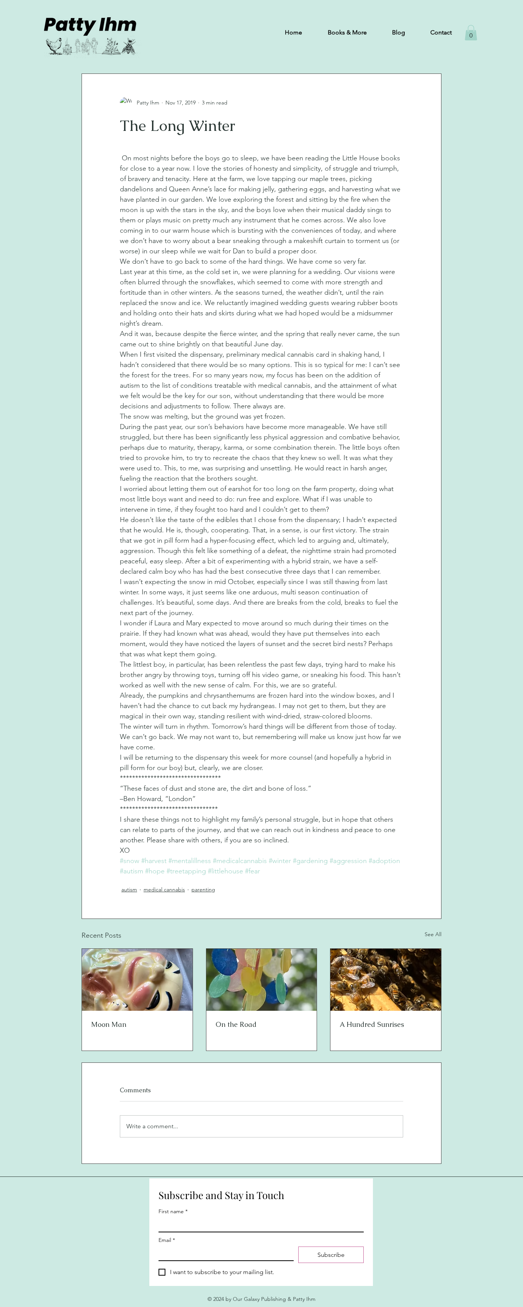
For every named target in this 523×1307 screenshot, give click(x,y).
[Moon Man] (137, 980)
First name (173, 1211)
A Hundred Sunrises (372, 1024)
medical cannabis (164, 889)
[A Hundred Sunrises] (385, 980)
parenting (203, 889)
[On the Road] (261, 980)
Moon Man (108, 1024)
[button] (470, 33)
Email (167, 1240)
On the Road (236, 1024)
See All (433, 934)
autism (129, 889)
